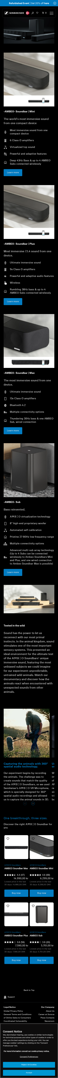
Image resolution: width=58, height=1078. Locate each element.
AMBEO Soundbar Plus (16, 936)
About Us (50, 1011)
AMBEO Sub (36, 936)
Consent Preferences (29, 1057)
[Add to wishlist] (8, 839)
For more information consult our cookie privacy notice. (26, 1051)
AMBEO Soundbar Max (16, 868)
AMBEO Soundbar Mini (41, 868)
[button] (27, 13)
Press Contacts (47, 1018)
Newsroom (49, 1021)
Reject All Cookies (29, 1065)
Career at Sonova (46, 1015)
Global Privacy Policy (13, 1011)
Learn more (13, 173)
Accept (29, 1073)
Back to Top (29, 990)
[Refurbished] (16, 847)
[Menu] (51, 13)
